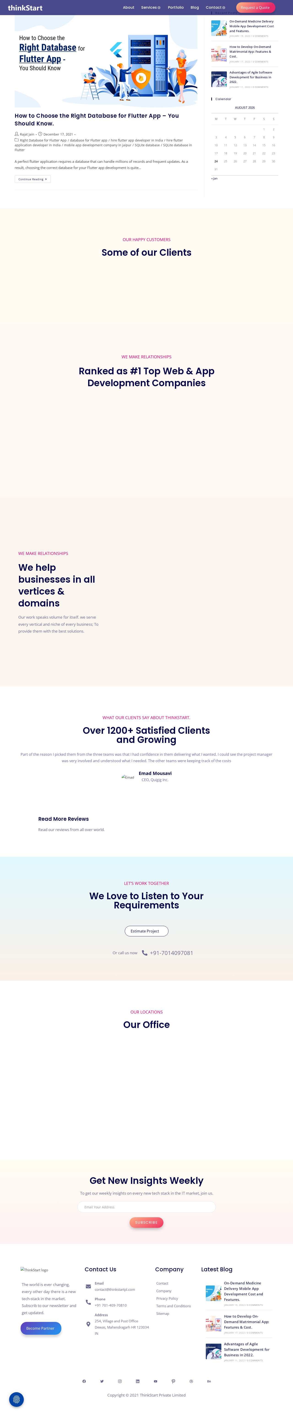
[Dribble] (191, 1381)
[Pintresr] (173, 1381)
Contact (214, 7)
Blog (195, 7)
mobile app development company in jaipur (97, 145)
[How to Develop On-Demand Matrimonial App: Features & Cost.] (219, 54)
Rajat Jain (27, 134)
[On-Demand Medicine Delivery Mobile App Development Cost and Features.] (219, 28)
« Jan (214, 178)
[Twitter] (102, 1381)
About (128, 7)
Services (149, 7)
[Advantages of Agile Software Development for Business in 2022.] (219, 79)
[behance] (209, 1381)
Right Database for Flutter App (43, 140)
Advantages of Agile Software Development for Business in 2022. (251, 77)
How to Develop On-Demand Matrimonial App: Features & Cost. (250, 51)
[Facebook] (84, 1381)
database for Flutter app (88, 140)
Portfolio (176, 7)
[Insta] (120, 1381)
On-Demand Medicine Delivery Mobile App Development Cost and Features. (252, 26)
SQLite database (147, 145)
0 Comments (260, 36)
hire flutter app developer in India (137, 140)
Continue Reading (35, 178)
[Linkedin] (137, 1381)
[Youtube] (155, 1381)
